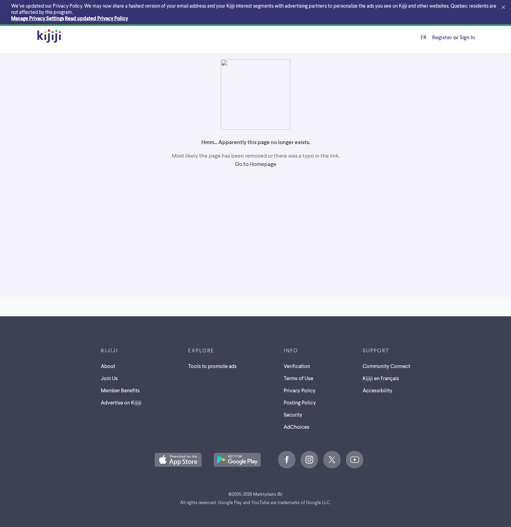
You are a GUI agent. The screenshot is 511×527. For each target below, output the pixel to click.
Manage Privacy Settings (37, 18)
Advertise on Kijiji (121, 402)
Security (293, 414)
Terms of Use (298, 378)
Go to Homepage (255, 163)
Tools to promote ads (212, 366)
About (108, 366)
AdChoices (296, 427)
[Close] (503, 7)
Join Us (109, 378)
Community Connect (386, 366)
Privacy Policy (300, 390)
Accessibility (377, 390)
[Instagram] (309, 459)
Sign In (467, 37)
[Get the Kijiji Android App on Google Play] (237, 460)
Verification (297, 366)
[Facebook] (286, 459)
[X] (332, 459)
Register (442, 37)
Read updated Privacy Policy (96, 18)
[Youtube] (354, 459)
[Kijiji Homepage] (50, 36)
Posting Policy (300, 402)
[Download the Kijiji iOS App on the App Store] (178, 460)
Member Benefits (120, 390)
